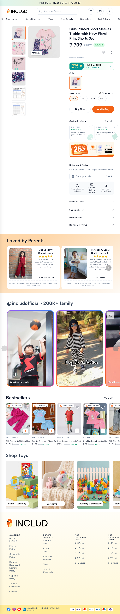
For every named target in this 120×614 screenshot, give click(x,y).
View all (108, 121)
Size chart (106, 93)
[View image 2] (19, 48)
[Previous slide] (11, 268)
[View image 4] (19, 79)
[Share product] (111, 52)
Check (109, 176)
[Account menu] (110, 11)
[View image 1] (19, 33)
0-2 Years (79, 543)
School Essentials (48, 571)
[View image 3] (19, 63)
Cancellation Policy (15, 555)
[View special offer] (91, 149)
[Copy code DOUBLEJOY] (115, 127)
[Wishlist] (91, 11)
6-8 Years (79, 558)
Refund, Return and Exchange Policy (14, 566)
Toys (45, 564)
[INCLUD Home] (17, 11)
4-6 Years (79, 553)
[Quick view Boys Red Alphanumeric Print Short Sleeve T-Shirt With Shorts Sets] (77, 430)
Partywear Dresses (48, 558)
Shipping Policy (13, 577)
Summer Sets (47, 542)
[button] (91, 66)
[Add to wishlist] (104, 52)
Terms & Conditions (14, 585)
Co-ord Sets (46, 550)
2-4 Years (79, 548)
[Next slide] (109, 268)
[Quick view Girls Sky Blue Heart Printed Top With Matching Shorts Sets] (51, 430)
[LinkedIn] (24, 609)
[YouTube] (19, 609)
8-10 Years (80, 563)
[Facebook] (9, 609)
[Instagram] (14, 609)
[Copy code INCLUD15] (90, 127)
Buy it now (80, 109)
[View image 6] (19, 109)
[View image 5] (19, 94)
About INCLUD (13, 539)
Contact (13, 591)
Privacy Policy (12, 547)
